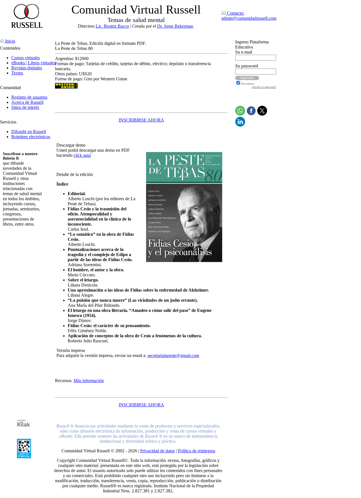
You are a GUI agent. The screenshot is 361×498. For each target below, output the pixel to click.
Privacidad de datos (157, 450)
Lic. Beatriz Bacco (112, 26)
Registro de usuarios (29, 97)
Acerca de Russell (27, 102)
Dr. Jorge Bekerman (175, 26)
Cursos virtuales (25, 57)
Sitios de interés (25, 107)
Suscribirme (13, 233)
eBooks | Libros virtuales (33, 62)
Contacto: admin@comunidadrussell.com (248, 16)
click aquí (82, 155)
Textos (17, 72)
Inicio (9, 41)
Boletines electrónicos (30, 136)
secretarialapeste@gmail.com (173, 355)
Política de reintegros (196, 450)
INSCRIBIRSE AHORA (141, 120)
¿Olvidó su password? (263, 87)
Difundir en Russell (28, 131)
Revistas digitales (26, 67)
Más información (89, 380)
